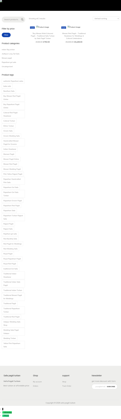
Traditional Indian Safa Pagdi (11, 283)
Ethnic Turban (8, 126)
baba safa (7, 86)
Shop (64, 382)
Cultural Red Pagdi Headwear (10, 114)
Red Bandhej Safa (10, 239)
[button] (35, 8)
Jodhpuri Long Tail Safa (10, 54)
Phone (6, 416)
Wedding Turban (9, 338)
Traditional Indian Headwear (9, 275)
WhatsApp (8, 412)
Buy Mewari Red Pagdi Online (11, 97)
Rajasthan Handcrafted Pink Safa (12, 180)
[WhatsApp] (3, 412)
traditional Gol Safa (10, 269)
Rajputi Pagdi (8, 224)
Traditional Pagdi (9, 303)
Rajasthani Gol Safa (10, 187)
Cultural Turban (9, 121)
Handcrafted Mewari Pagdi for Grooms (11, 142)
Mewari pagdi (7, 58)
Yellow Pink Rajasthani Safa (11, 345)
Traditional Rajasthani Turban (11, 310)
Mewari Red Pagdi (10, 164)
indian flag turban (8, 49)
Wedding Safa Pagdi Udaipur (11, 331)
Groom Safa (8, 131)
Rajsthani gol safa (10, 234)
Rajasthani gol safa (9, 62)
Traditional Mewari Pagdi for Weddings (12, 296)
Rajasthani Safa (9, 210)
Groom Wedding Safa (11, 136)
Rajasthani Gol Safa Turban (10, 193)
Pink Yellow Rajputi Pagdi (12, 174)
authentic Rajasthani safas (13, 81)
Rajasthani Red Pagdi (11, 205)
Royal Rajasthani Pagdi (12, 259)
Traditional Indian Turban (12, 290)
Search (22, 19)
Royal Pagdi (7, 254)
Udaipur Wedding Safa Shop (11, 323)
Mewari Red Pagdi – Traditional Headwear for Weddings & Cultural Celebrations (74, 35)
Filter (6, 35)
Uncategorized (7, 66)
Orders (35, 386)
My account (37, 382)
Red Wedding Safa (10, 249)
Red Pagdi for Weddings (12, 244)
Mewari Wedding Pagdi (12, 169)
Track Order (66, 386)
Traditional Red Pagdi (11, 317)
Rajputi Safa (8, 229)
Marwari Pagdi (8, 154)
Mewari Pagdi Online (11, 159)
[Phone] (3, 416)
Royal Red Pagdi (9, 264)
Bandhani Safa (8, 91)
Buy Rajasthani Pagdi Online (11, 106)
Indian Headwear (9, 149)
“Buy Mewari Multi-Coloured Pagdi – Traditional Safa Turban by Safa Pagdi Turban (42, 35)
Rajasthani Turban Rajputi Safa (13, 217)
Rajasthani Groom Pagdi (12, 201)
